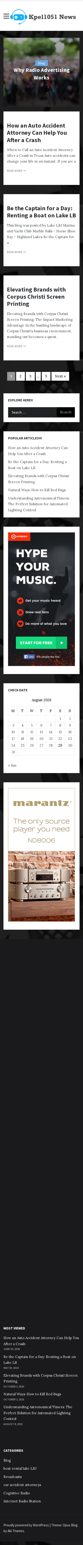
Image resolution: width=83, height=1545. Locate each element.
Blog (41, 63)
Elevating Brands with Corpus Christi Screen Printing (36, 296)
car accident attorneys (22, 1485)
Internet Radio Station (22, 1501)
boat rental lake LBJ (19, 1468)
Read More (15, 171)
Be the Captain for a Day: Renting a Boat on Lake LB (41, 211)
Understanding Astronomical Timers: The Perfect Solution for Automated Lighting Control (39, 504)
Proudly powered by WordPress (26, 1525)
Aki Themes (16, 1531)
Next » (60, 376)
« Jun (12, 765)
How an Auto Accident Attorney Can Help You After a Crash (37, 132)
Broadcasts (12, 1477)
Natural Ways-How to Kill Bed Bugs (37, 490)
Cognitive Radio (16, 1493)
